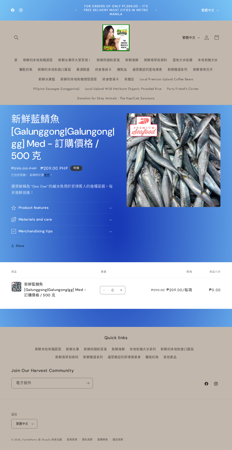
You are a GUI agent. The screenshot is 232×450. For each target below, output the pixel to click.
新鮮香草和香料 (66, 357)
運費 (47, 175)
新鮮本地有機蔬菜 (48, 349)
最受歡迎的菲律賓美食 (124, 357)
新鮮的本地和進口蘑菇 (177, 349)
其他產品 (169, 357)
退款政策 (72, 439)
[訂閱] (88, 383)
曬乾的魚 (152, 357)
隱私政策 (87, 439)
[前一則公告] (76, 10)
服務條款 (102, 439)
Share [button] (20, 245)
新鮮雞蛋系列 (93, 357)
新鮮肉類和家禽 (95, 349)
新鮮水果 (72, 349)
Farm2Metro (29, 439)
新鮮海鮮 (118, 349)
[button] (16, 38)
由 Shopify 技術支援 (50, 439)
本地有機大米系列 (143, 349)
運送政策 (118, 439)
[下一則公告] (156, 10)
